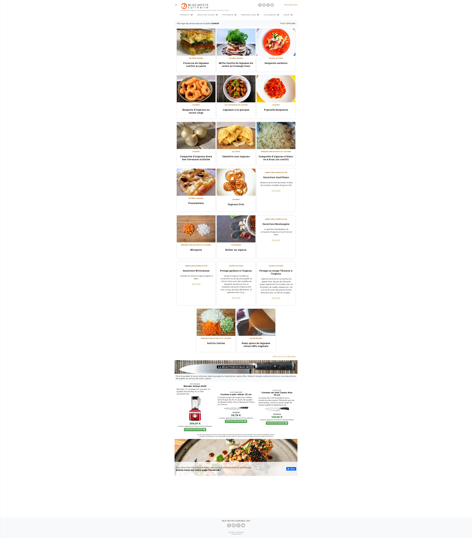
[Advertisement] (236, 497)
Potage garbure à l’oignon (236, 270)
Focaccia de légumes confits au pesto (196, 64)
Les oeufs (236, 151)
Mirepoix (196, 249)
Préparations (249, 15)
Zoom (287, 15)
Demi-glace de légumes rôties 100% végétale (256, 345)
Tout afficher (287, 23)
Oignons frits (236, 204)
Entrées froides (196, 58)
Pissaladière (196, 203)
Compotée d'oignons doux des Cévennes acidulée (196, 158)
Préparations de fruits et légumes (276, 151)
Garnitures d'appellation (276, 172)
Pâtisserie (228, 15)
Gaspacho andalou (276, 63)
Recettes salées (206, 15)
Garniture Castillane (276, 177)
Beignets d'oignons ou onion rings (196, 111)
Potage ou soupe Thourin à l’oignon (276, 272)
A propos (231, 532)
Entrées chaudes (196, 198)
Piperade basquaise (276, 109)
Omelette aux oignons (236, 156)
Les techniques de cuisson (236, 105)
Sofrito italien (216, 343)
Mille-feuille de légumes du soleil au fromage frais (236, 64)
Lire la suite (276, 190)
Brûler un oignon (236, 249)
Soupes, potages (276, 58)
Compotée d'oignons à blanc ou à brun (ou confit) (276, 158)
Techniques (270, 15)
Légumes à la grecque (236, 109)
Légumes (196, 105)
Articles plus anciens (284, 357)
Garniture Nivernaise (196, 270)
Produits (185, 15)
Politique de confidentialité (237, 533)
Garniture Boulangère (276, 223)
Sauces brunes (256, 338)
